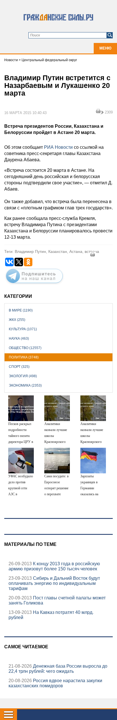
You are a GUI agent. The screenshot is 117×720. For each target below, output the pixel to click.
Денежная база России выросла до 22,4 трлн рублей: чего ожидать (58, 669)
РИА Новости (58, 147)
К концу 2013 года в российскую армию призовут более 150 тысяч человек (54, 566)
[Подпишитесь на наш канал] (34, 284)
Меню (105, 48)
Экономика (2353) (25, 385)
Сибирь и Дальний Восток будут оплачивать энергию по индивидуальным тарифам (54, 583)
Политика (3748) (24, 357)
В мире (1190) (21, 310)
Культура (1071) (23, 329)
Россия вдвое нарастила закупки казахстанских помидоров (55, 683)
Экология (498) (23, 376)
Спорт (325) (19, 367)
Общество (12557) (25, 348)
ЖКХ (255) (17, 320)
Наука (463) (19, 339)
